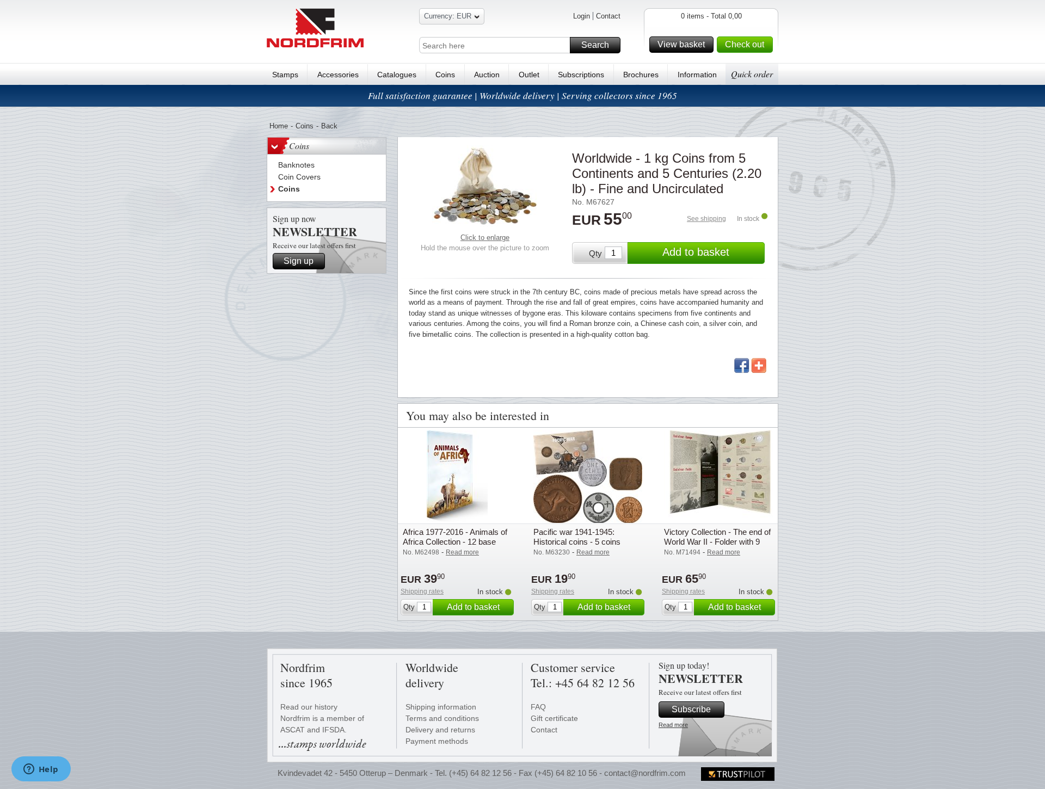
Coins (445, 74)
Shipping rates (422, 591)
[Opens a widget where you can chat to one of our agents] (41, 770)
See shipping (706, 219)
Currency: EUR (447, 16)
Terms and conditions (442, 718)
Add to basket (695, 252)
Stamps (285, 74)
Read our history (308, 706)
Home (278, 126)
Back (329, 126)
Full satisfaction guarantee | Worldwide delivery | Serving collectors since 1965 (522, 95)
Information (697, 74)
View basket (681, 44)
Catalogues (396, 74)
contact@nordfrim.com (645, 773)
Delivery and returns (440, 729)
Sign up (299, 261)
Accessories (338, 74)
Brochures (641, 74)
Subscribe (691, 709)
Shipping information (440, 706)
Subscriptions (581, 74)
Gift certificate (554, 718)
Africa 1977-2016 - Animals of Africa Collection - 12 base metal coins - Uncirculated (455, 541)
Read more (673, 725)
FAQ (538, 706)
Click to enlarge (484, 237)
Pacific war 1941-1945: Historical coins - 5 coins (576, 536)
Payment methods (436, 741)
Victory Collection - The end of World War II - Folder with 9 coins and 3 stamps (717, 541)
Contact (608, 16)
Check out (744, 44)
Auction (487, 74)
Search (595, 45)
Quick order (752, 73)
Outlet (529, 74)
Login (581, 16)
